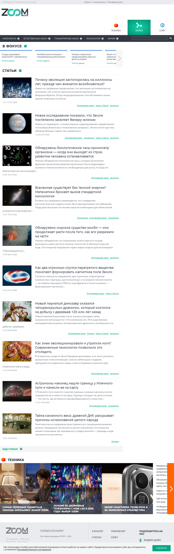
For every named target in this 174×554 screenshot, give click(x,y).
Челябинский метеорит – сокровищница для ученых (51, 57)
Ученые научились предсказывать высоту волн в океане (83, 58)
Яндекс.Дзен (152, 540)
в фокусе (12, 46)
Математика (9, 38)
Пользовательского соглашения (34, 549)
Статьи (9, 71)
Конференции (115, 2)
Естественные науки (35, 38)
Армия (111, 38)
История (90, 334)
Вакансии (11, 541)
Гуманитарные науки (67, 38)
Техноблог (118, 531)
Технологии (93, 38)
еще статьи (10, 449)
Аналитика (99, 2)
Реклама (24, 539)
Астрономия (89, 138)
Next (119, 58)
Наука (139, 30)
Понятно (161, 548)
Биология (114, 106)
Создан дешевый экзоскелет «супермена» (14, 57)
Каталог (97, 531)
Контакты (23, 541)
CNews (87, 2)
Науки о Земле (102, 106)
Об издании (12, 539)
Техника (116, 30)
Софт (162, 30)
